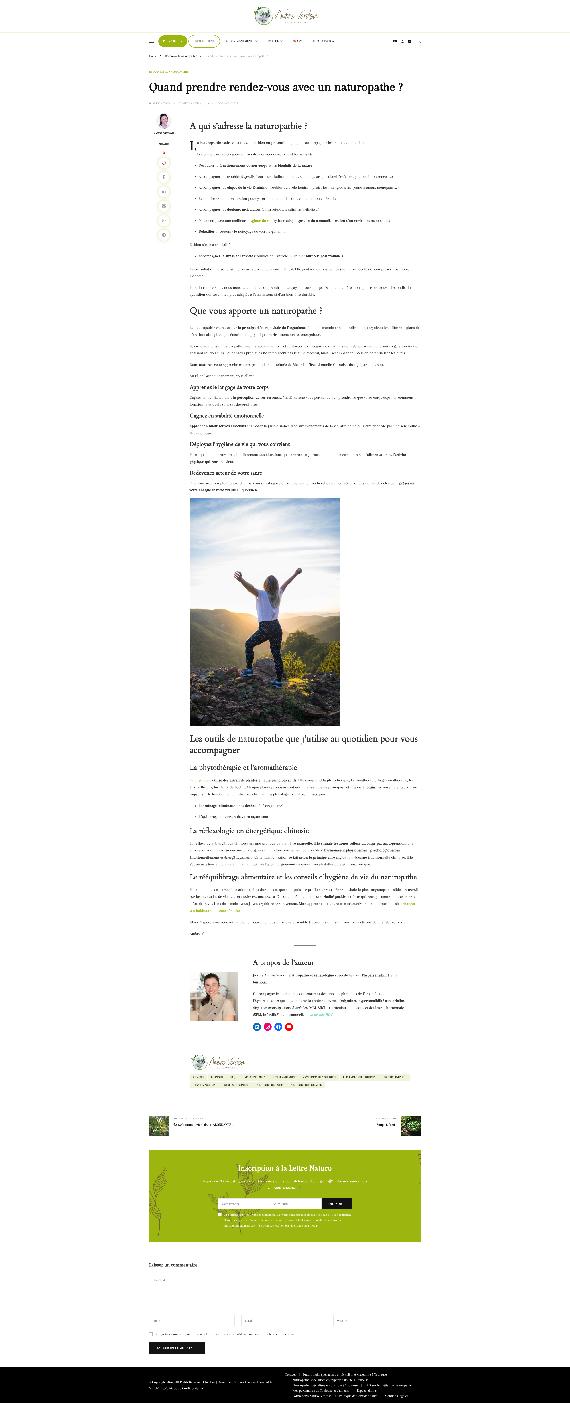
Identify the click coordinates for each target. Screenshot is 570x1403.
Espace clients (367, 1391)
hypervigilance (284, 1077)
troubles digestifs (270, 1085)
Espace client (204, 41)
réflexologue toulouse (360, 1077)
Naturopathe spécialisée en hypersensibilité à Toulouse (330, 1380)
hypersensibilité (254, 1077)
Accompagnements (240, 41)
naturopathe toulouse (319, 1077)
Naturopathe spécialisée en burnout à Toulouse (325, 1385)
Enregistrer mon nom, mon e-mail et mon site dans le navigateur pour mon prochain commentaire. (225, 1334)
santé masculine (205, 1085)
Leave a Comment (227, 103)
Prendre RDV (172, 41)
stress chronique (237, 1085)
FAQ (233, 1077)
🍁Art (297, 41)
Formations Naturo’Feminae (312, 1396)
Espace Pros (322, 41)
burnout (217, 1077)
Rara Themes (247, 1382)
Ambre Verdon (161, 103)
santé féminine (395, 1077)
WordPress (156, 1388)
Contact (290, 1375)
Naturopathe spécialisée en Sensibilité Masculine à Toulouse (345, 1375)
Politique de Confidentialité (184, 1388)
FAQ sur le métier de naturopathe (388, 1385)
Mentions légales (396, 1396)
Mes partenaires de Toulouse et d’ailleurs (321, 1391)
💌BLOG (273, 41)
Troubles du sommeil (306, 1085)
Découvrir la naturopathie (169, 71)
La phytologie (200, 780)
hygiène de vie (260, 220)
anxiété (198, 1077)
